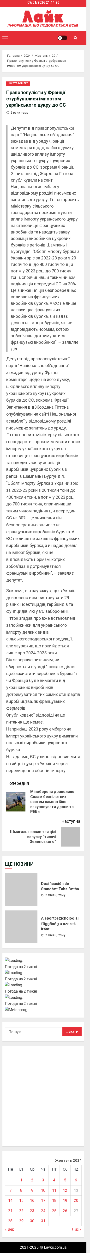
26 (65, 1211)
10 (43, 1190)
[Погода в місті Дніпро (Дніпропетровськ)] (43, 973)
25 (54, 1211)
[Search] (76, 38)
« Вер (9, 1229)
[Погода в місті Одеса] (43, 998)
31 (43, 1221)
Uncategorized (18, 83)
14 (10, 1200)
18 (54, 1200)
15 (21, 1200)
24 (43, 1211)
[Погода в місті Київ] (43, 961)
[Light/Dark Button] (62, 38)
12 (65, 1190)
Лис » (77, 1229)
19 (65, 1200)
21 (10, 1211)
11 (54, 1190)
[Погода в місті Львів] (43, 985)
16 (32, 1200)
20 (76, 1200)
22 (21, 1211)
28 (10, 1221)
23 (32, 1211)
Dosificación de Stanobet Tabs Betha (21, 889)
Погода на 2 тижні (21, 966)
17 (43, 1200)
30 (32, 1221)
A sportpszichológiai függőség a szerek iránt (21, 926)
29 (21, 1221)
